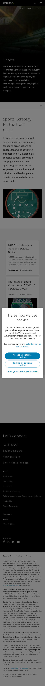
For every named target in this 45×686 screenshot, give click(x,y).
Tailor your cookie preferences (22, 371)
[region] (22, 343)
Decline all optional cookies (22, 364)
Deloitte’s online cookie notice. (28, 345)
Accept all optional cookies (22, 355)
